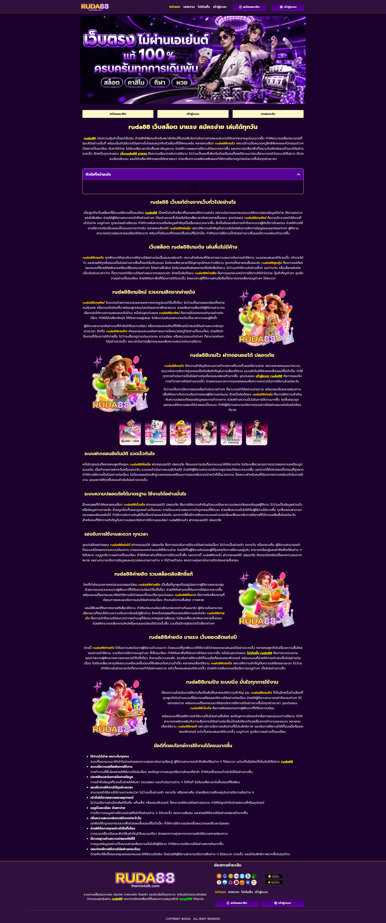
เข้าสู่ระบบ (219, 6)
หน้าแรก (174, 6)
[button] (298, 174)
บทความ (189, 6)
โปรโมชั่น (204, 6)
